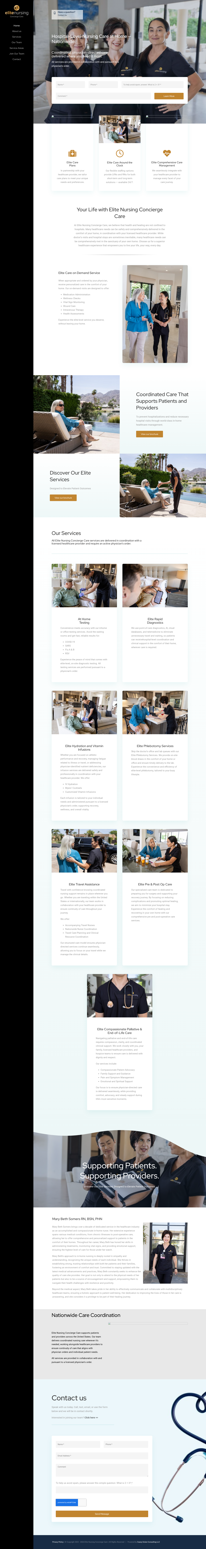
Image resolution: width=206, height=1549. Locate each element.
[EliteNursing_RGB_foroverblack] (16, 4)
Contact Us (62, 15)
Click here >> (91, 1417)
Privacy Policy (57, 1542)
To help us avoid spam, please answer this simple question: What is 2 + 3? (94, 1483)
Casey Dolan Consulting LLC (148, 1542)
